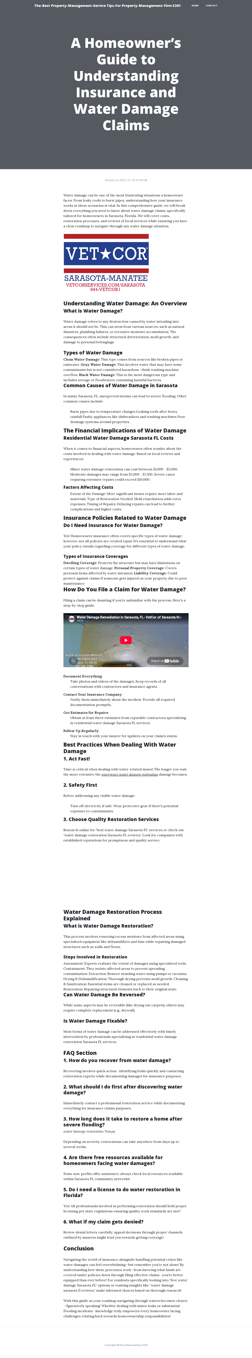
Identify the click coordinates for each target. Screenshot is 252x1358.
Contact (212, 5)
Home (195, 5)
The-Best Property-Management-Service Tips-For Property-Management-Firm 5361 (107, 5)
